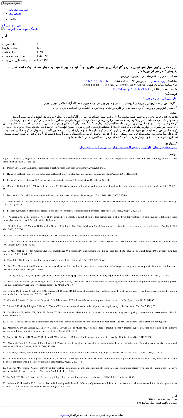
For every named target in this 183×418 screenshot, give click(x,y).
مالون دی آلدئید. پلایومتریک (95, 147)
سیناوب (64, 414)
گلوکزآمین (145, 147)
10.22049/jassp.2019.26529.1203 (131, 89)
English (13, 19)
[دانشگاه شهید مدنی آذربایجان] (19, 28)
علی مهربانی (169, 98)
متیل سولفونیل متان (165, 147)
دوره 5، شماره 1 (157, 80)
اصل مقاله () (98, 80)
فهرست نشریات (18, 9)
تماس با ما (15, 13)
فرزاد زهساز (151, 98)
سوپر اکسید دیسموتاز (125, 147)
